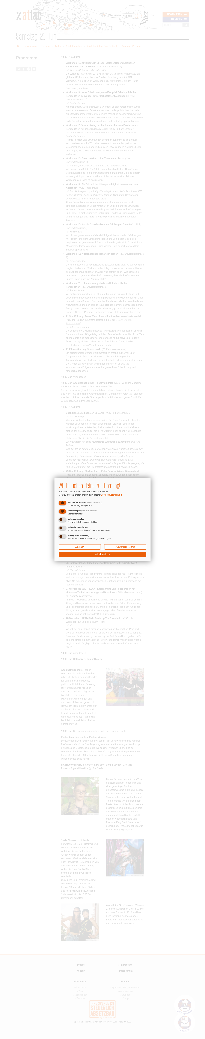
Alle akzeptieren (102, 554)
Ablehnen (79, 547)
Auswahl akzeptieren (125, 547)
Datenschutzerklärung (111, 495)
